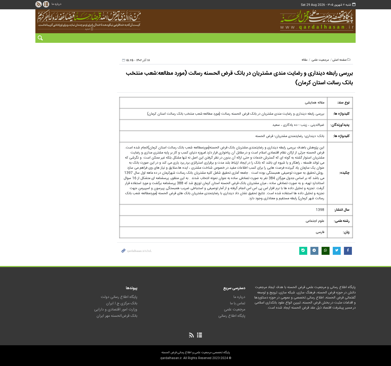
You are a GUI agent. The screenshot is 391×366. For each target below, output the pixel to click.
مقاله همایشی (314, 103)
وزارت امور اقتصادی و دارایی (115, 309)
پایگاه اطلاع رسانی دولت (119, 297)
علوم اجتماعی (315, 221)
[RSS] (38, 4)
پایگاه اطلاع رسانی (231, 316)
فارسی (320, 232)
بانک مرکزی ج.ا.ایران (121, 303)
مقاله (304, 60)
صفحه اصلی (339, 60)
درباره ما (56, 4)
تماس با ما (237, 303)
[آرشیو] (46, 4)
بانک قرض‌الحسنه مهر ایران (117, 316)
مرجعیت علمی (320, 60)
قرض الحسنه (287, 20)
